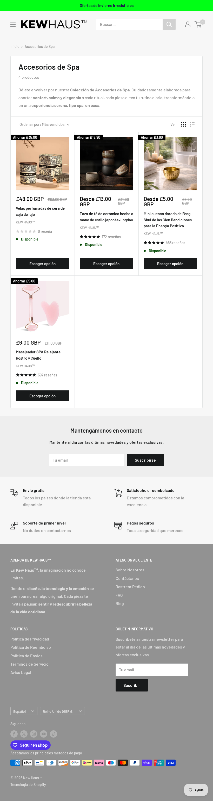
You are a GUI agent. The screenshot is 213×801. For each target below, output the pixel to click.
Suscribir (131, 685)
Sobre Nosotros (130, 569)
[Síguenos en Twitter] (24, 734)
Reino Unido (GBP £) (58, 711)
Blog (120, 603)
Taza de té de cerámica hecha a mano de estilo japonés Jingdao (106, 216)
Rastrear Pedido (130, 586)
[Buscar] (169, 24)
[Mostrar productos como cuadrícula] (183, 124)
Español (19, 711)
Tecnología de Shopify (28, 784)
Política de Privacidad (29, 638)
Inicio (14, 46)
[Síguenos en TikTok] (53, 734)
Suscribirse (145, 459)
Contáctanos (127, 578)
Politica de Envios (26, 655)
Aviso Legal (20, 672)
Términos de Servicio (29, 663)
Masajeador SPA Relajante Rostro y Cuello (38, 354)
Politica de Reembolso (30, 647)
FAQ (119, 595)
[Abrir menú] (13, 25)
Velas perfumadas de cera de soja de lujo (40, 211)
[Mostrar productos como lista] (192, 124)
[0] (198, 24)
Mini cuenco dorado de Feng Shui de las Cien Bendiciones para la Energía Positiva (168, 219)
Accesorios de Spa (40, 46)
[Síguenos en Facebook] (14, 734)
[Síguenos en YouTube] (43, 734)
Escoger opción (42, 263)
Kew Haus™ (25, 222)
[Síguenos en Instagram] (33, 734)
